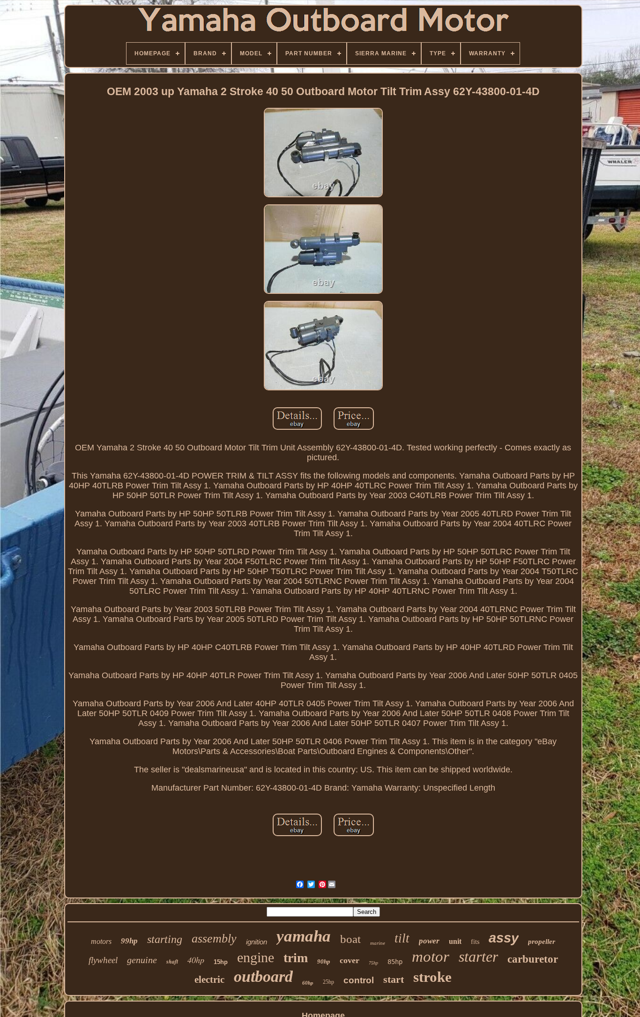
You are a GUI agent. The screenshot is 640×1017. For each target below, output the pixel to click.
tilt (401, 938)
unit (455, 941)
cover (349, 960)
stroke (432, 977)
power (429, 940)
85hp (394, 961)
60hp (307, 983)
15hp (221, 961)
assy (504, 937)
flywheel (103, 960)
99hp (129, 940)
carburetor (532, 959)
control (358, 980)
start (393, 979)
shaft (172, 961)
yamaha (303, 936)
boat (350, 939)
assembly (214, 938)
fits (475, 941)
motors (101, 941)
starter (478, 956)
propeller (541, 941)
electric (209, 979)
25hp (328, 982)
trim (295, 957)
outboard (263, 976)
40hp (195, 959)
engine (255, 957)
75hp (373, 962)
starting (164, 939)
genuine (142, 960)
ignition (256, 942)
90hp (323, 961)
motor (430, 956)
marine (377, 943)
